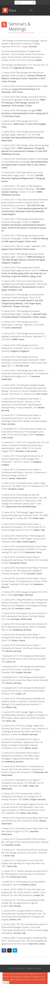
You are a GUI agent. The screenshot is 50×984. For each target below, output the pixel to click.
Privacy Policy (39, 979)
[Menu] (31, 10)
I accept (6, 982)
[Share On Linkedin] (15, 950)
